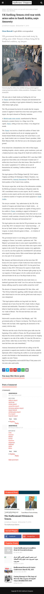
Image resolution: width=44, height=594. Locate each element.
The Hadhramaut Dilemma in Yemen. (18, 517)
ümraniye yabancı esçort (16, 408)
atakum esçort (13, 400)
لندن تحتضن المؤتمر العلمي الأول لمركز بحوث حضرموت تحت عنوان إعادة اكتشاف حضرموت (26, 559)
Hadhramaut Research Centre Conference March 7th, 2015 (24, 569)
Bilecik (11, 436)
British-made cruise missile (12, 118)
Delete (15, 419)
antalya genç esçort (15, 412)
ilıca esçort (12, 414)
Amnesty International (20, 179)
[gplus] (31, 536)
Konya (10, 438)
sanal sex (11, 402)
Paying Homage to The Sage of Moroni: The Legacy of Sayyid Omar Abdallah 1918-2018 (25, 579)
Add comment (13, 460)
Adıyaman (12, 442)
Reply (10, 419)
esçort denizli (13, 410)
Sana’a (9, 124)
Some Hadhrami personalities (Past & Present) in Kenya (25, 549)
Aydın (10, 446)
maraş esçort (13, 404)
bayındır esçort (13, 416)
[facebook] (12, 536)
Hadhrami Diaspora (9, 25)
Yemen (6, 100)
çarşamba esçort (14, 406)
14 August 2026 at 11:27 (16, 427)
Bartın (10, 448)
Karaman (11, 440)
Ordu (10, 433)
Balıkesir (11, 444)
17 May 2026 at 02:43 (15, 395)
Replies (12, 421)
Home (4, 9)
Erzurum (11, 434)
